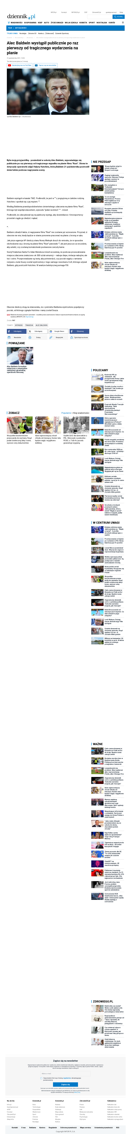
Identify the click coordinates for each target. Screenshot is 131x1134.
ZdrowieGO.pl (96, 12)
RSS (117, 1128)
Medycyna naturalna (86, 1112)
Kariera (42, 1128)
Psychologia (83, 1117)
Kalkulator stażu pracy (114, 1109)
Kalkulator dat (111, 1104)
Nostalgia (22, 33)
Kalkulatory (111, 1101)
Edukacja (58, 1109)
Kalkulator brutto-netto (114, 1117)
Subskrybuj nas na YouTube (21, 65)
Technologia (36, 1107)
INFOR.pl (53, 12)
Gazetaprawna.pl (12, 1107)
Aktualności (20, 28)
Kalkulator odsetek (113, 1114)
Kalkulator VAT (112, 1112)
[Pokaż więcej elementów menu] (123, 22)
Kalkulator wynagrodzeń (115, 1119)
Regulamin (53, 1128)
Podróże (35, 1119)
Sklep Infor (10, 1119)
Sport (34, 1114)
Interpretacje (11, 1117)
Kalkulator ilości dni (113, 1107)
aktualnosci (30, 37)
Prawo (82, 1104)
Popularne (66, 413)
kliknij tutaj (77, 1092)
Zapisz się (65, 1084)
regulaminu (67, 1078)
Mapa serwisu (85, 1128)
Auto (34, 1104)
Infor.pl (9, 1104)
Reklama (32, 1128)
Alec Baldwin (41, 325)
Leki (81, 1109)
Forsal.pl (9, 1112)
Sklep (121, 12)
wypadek (19, 325)
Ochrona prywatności (68, 1128)
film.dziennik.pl (19, 37)
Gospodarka (36, 1109)
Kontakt (15, 1128)
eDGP (9, 1109)
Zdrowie (35, 1117)
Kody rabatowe (60, 1107)
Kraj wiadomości (81, 413)
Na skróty (10, 1101)
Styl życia (83, 1119)
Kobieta (57, 1104)
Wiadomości (36, 1112)
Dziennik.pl (37, 1101)
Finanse (82, 1107)
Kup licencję (29, 317)
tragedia (29, 325)
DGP (85, 12)
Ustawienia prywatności (103, 1128)
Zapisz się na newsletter (47, 65)
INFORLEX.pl (76, 12)
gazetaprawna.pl (111, 12)
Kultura (57, 1122)
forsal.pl (64, 12)
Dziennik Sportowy (62, 33)
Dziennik (9, 37)
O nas (23, 1128)
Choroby (82, 1114)
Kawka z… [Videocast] (46, 33)
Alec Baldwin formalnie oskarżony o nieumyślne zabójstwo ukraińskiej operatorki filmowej (17, 369)
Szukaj (120, 17)
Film (10, 28)
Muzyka (57, 1119)
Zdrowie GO (32, 33)
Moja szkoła (59, 1112)
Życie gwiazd (59, 1114)
